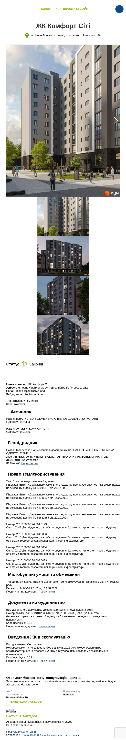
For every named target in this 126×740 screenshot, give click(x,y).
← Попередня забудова (24, 701)
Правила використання (21, 731)
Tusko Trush (50, 735)
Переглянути (29, 463)
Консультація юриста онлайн (64, 9)
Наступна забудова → (23, 716)
